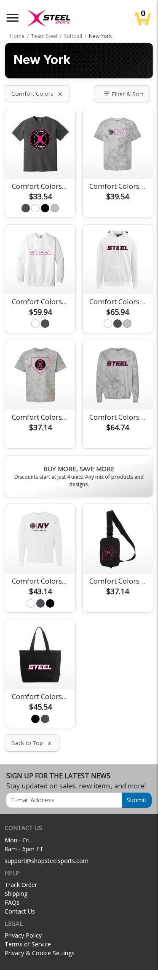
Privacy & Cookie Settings (40, 953)
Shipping (16, 894)
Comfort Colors (37, 93)
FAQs (12, 902)
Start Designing (40, 162)
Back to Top (32, 743)
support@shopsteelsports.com (46, 861)
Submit (137, 800)
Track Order (21, 885)
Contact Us (20, 911)
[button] (13, 18)
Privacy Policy (23, 935)
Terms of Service (28, 944)
